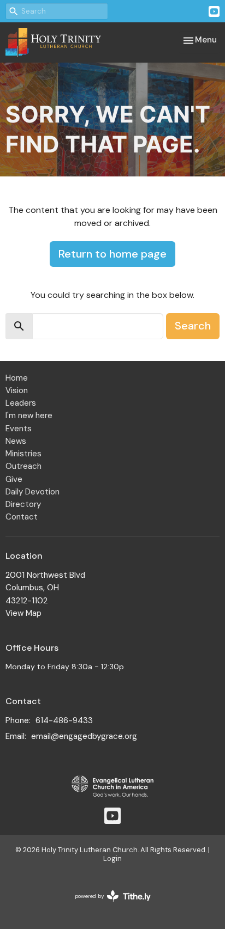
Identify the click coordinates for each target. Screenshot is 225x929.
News (15, 441)
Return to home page (112, 254)
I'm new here (28, 415)
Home (16, 377)
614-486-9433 (64, 720)
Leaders (20, 403)
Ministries (23, 453)
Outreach (23, 466)
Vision (16, 390)
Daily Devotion (32, 491)
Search (193, 326)
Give (13, 479)
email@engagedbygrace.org (84, 736)
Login (112, 858)
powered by (106, 905)
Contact (21, 516)
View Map (23, 613)
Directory (23, 504)
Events (18, 428)
